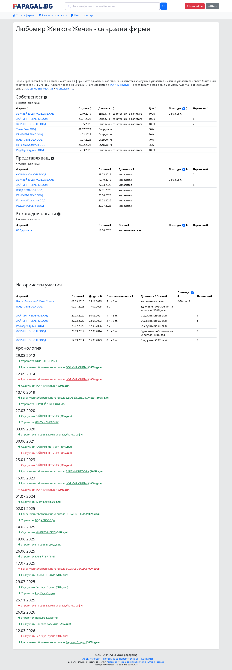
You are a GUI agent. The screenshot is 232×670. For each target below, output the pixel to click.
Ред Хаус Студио (45, 587)
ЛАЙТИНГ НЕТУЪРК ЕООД (32, 119)
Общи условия (91, 658)
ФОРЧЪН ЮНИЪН (120, 85)
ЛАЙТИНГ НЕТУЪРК (47, 416)
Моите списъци (83, 15)
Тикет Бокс (42, 502)
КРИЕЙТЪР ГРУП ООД (29, 134)
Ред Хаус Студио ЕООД (30, 150)
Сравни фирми (24, 15)
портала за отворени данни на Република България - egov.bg (135, 662)
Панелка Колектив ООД (30, 145)
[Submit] (69, 6)
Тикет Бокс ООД (26, 129)
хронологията (64, 88)
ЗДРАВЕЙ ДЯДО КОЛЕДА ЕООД (35, 113)
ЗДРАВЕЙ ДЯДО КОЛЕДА (80, 397)
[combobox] (112, 6)
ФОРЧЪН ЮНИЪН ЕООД (31, 124)
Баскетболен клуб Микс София (35, 301)
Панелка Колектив (46, 617)
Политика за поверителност (120, 658)
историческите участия (38, 88)
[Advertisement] (110, 56)
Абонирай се (195, 6)
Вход (214, 6)
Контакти (147, 658)
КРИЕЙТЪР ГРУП (46, 532)
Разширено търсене (54, 15)
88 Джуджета (24, 230)
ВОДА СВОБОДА (76, 514)
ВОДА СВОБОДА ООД (29, 139)
